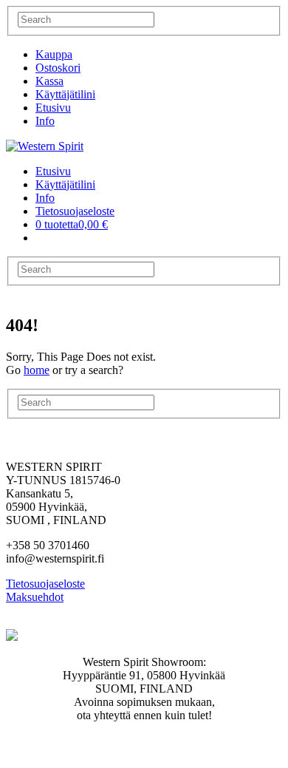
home (36, 370)
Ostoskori (57, 67)
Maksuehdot (35, 597)
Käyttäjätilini (65, 94)
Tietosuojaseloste (74, 211)
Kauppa (53, 54)
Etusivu (53, 107)
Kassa (49, 81)
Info (45, 121)
